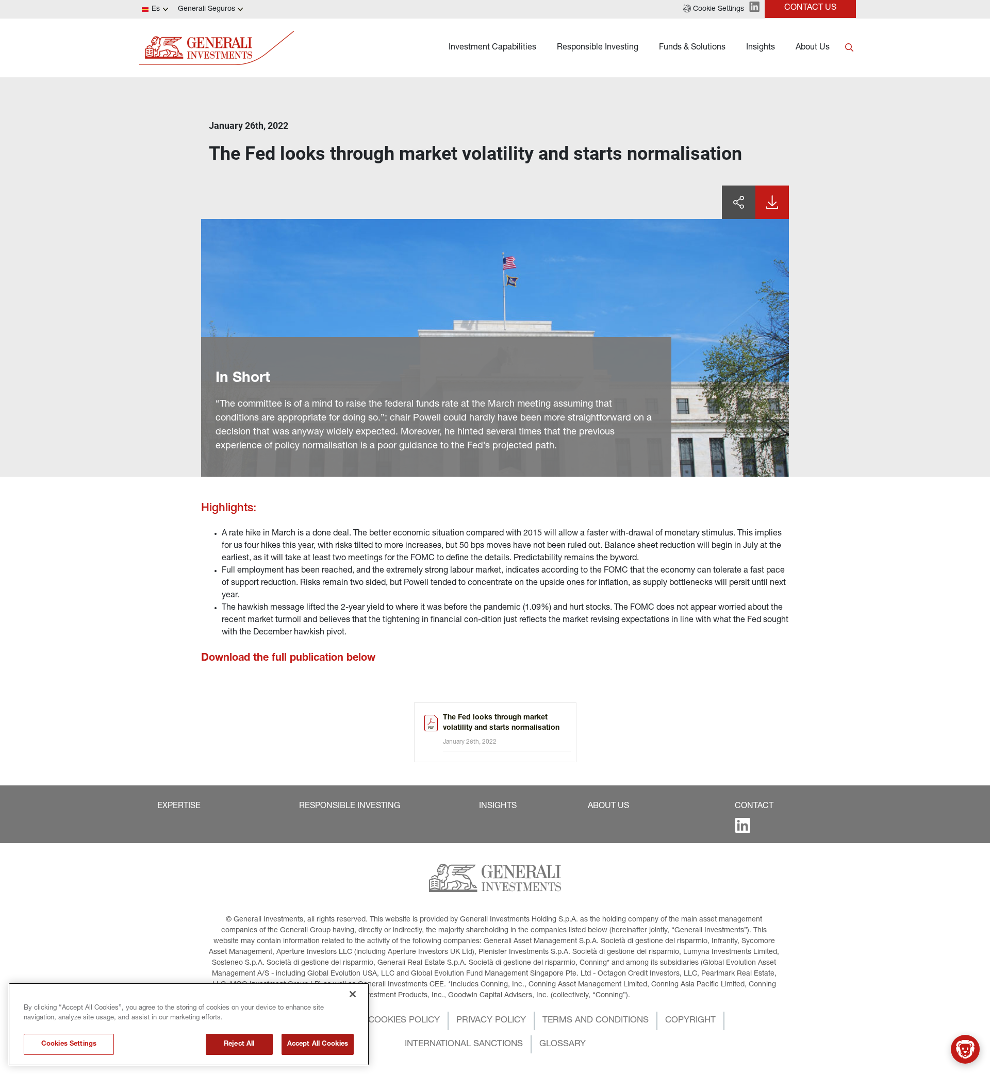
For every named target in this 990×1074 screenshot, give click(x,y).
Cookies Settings (68, 1044)
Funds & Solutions (692, 48)
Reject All (239, 1044)
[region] (188, 1024)
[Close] (352, 994)
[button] (713, 9)
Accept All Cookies (317, 1044)
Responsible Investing (597, 48)
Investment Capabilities (492, 48)
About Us (813, 48)
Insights (760, 48)
